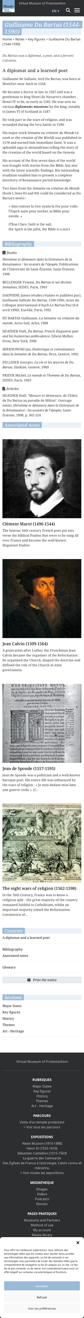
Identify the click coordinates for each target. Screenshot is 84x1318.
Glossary (9, 967)
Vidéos (42, 1194)
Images (42, 1189)
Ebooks (42, 1204)
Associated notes (15, 955)
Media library (42, 1235)
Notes (19, 39)
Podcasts (42, 1199)
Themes (8, 1025)
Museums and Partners (42, 1220)
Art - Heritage (13, 1031)
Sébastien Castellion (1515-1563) (42, 1153)
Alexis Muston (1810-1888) (42, 1143)
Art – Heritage (42, 1106)
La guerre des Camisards (42, 1158)
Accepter (42, 1286)
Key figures (36, 39)
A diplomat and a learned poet (26, 937)
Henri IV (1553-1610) (42, 1148)
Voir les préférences (42, 1308)
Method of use (42, 1225)
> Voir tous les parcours (42, 1127)
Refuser (42, 1297)
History (8, 1018)
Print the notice (44, 980)
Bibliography (12, 949)
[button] (78, 1242)
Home (7, 39)
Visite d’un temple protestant (42, 1122)
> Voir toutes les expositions (42, 1173)
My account (42, 1230)
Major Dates (11, 1006)
